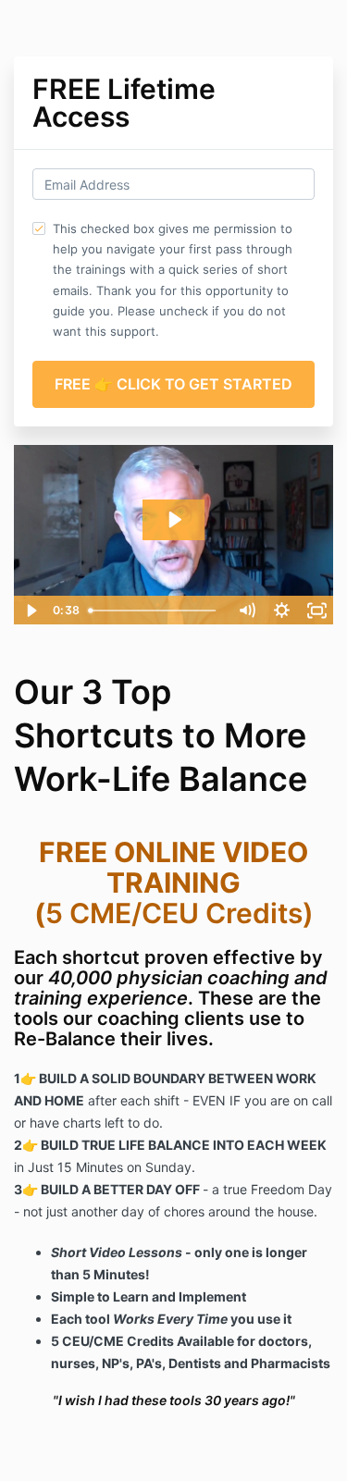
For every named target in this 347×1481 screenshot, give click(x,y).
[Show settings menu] (281, 610)
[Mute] (246, 610)
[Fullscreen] (316, 610)
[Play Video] (30, 610)
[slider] (155, 610)
